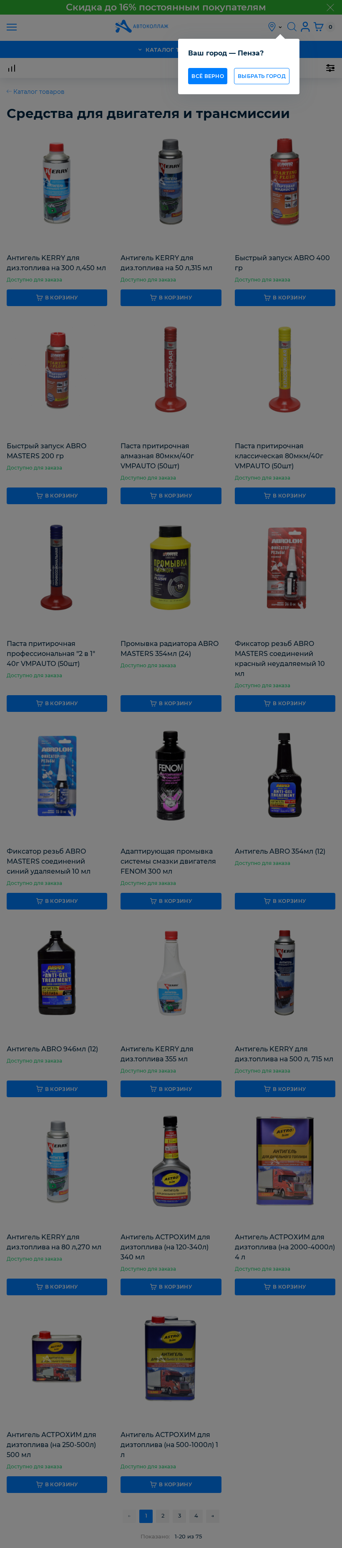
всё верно (207, 76)
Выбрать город (262, 76)
